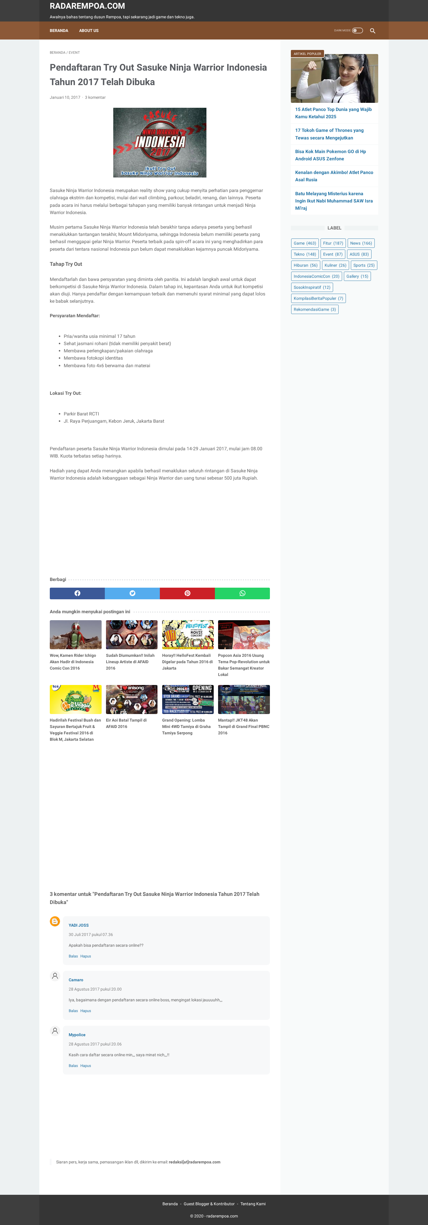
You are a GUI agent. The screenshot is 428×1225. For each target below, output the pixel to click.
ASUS (359, 254)
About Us (89, 30)
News (361, 243)
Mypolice (77, 1034)
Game (305, 243)
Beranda (59, 30)
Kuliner (335, 265)
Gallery (357, 276)
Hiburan (306, 265)
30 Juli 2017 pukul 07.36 (91, 934)
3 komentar (95, 97)
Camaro (76, 980)
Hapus (85, 956)
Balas (73, 956)
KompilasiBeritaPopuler (318, 298)
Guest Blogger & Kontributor (209, 1203)
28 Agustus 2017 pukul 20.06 (95, 1044)
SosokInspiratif (312, 287)
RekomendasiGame (315, 309)
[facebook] (77, 593)
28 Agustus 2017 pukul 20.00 (95, 989)
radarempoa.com (87, 6)
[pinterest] (187, 593)
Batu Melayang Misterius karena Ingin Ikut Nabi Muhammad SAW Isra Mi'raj (334, 201)
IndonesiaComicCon (316, 276)
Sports (364, 265)
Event (333, 254)
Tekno (305, 254)
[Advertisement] (160, 529)
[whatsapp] (242, 593)
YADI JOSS (79, 925)
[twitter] (132, 593)
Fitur (333, 243)
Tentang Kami (253, 1203)
